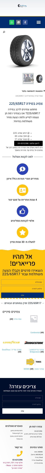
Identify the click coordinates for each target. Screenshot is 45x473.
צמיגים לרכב (29, 96)
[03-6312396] (19, 453)
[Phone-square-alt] (18, 22)
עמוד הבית (39, 96)
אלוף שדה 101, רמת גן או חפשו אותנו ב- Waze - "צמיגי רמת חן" (12, 465)
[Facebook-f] (25, 22)
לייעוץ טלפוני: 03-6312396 (28, 143)
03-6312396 (17, 460)
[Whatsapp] (11, 22)
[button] (38, 22)
